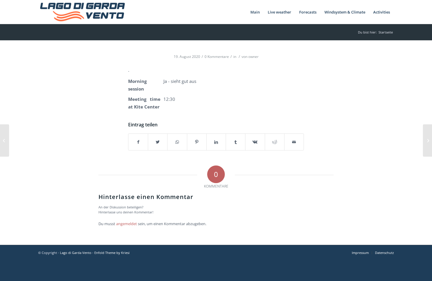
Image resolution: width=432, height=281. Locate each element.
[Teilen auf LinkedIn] (216, 142)
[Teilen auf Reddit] (274, 142)
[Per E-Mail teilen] (294, 142)
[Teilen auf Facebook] (138, 142)
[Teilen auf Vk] (254, 142)
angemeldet (126, 223)
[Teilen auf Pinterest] (196, 142)
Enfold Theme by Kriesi (112, 252)
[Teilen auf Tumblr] (235, 142)
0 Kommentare (217, 56)
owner (253, 56)
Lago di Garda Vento (75, 252)
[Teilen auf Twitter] (157, 142)
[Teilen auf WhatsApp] (177, 142)
